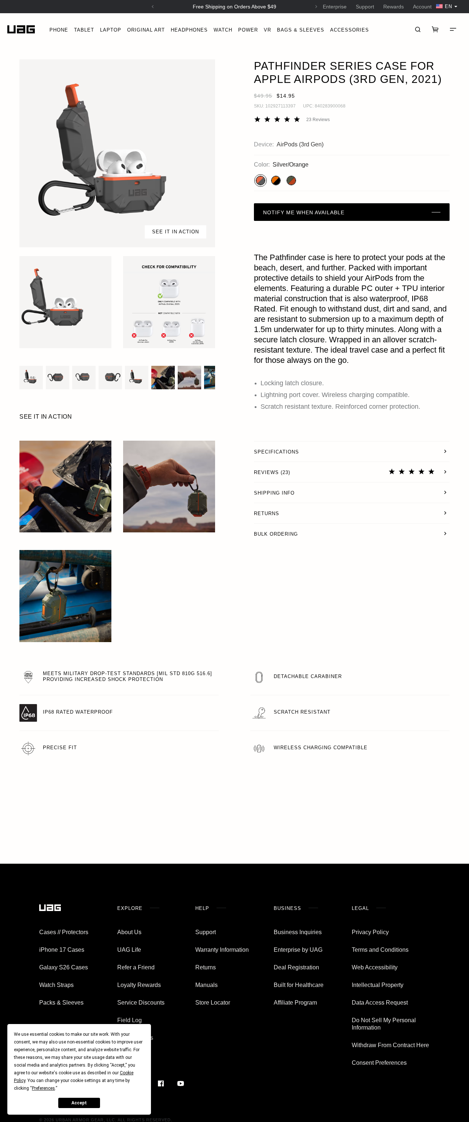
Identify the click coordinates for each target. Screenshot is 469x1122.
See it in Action (175, 231)
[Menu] (453, 29)
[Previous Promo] (153, 6)
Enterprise (335, 7)
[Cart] (435, 29)
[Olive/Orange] (291, 180)
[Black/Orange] (276, 180)
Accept (79, 1102)
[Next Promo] (316, 6)
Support (365, 7)
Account (422, 7)
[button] (117, 153)
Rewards (393, 7)
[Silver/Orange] (260, 180)
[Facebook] (161, 1083)
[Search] (417, 29)
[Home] (21, 29)
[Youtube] (180, 1083)
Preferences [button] (43, 1088)
